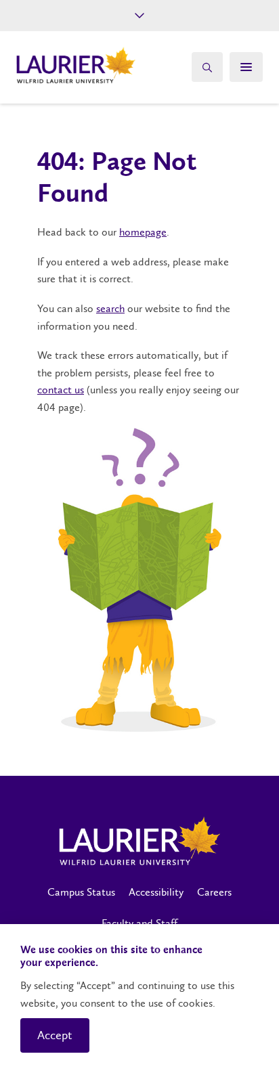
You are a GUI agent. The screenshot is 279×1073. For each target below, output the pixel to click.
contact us (60, 389)
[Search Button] (207, 67)
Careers (214, 891)
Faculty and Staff (139, 923)
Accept (54, 1035)
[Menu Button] (246, 67)
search (110, 308)
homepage (143, 231)
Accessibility (156, 891)
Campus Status (81, 891)
